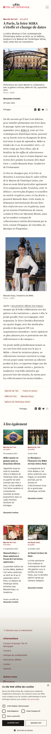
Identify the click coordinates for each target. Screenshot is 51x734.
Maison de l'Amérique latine (17, 401)
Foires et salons (30, 390)
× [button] (48, 685)
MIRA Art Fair (11, 396)
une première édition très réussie (27, 305)
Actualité (24, 19)
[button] (24, 730)
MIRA (24, 130)
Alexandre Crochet (11, 98)
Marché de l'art (10, 19)
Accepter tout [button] (13, 723)
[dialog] (25, 708)
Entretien (7, 545)
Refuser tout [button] (36, 723)
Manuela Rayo (27, 396)
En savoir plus (33, 699)
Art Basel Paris (34, 542)
